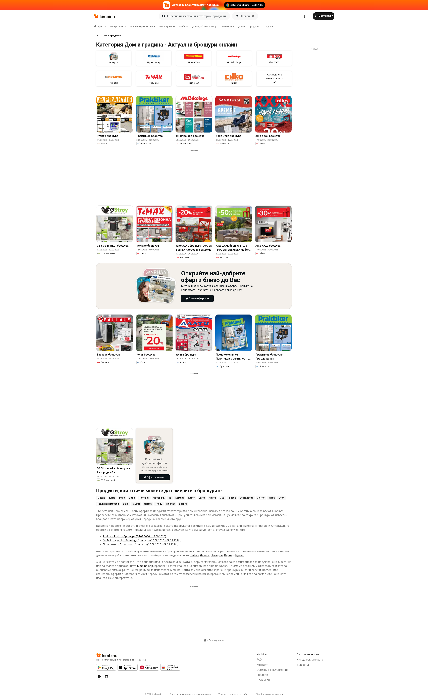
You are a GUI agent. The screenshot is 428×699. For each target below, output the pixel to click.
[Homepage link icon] (205, 640)
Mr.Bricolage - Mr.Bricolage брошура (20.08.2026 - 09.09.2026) (141, 540)
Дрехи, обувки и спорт (205, 26)
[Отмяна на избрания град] (253, 16)
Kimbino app (145, 566)
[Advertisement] (194, 175)
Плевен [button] (245, 16)
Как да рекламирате (310, 659)
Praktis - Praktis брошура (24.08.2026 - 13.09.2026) (134, 536)
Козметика (228, 26)
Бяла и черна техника (142, 26)
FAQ (259, 659)
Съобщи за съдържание (272, 670)
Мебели (183, 26)
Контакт (262, 665)
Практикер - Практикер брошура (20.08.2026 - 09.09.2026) (140, 544)
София (194, 555)
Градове (268, 26)
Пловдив (217, 555)
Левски (204, 555)
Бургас (239, 555)
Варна (228, 555)
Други (241, 26)
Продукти (254, 26)
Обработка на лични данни (270, 694)
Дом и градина (167, 26)
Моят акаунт (325, 16)
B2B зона (303, 665)
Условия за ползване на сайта (233, 694)
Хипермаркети (118, 26)
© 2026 (153, 694)
